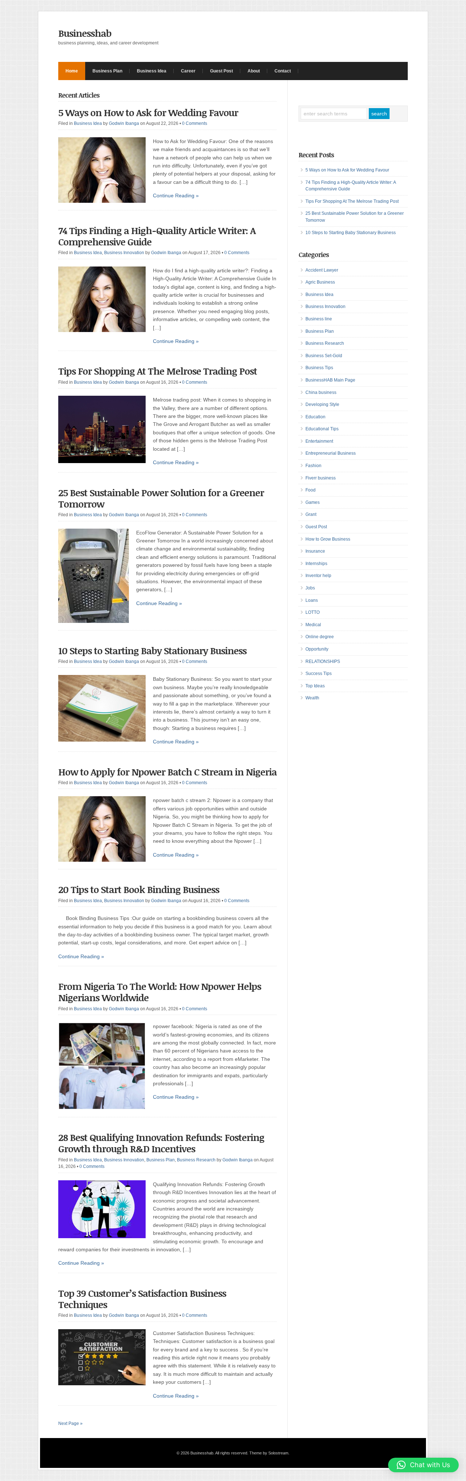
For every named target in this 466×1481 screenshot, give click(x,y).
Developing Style (322, 404)
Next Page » (70, 1423)
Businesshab (84, 33)
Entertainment (319, 441)
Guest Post (221, 71)
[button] (423, 1465)
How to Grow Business (327, 539)
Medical (313, 624)
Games (312, 502)
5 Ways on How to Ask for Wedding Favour (148, 112)
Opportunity (316, 649)
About (254, 71)
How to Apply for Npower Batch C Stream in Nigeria (167, 771)
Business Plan (107, 71)
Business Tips (319, 367)
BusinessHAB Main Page (330, 380)
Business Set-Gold (323, 355)
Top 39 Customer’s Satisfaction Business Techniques (142, 1299)
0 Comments (194, 123)
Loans (311, 600)
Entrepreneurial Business (330, 453)
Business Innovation (124, 252)
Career (188, 71)
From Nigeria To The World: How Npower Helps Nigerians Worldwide (159, 992)
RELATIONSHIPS (322, 661)
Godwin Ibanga (124, 123)
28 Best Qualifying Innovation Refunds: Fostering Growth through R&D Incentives (161, 1143)
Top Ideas (315, 685)
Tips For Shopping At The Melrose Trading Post (157, 371)
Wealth (312, 697)
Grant (310, 514)
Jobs (310, 588)
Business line (318, 318)
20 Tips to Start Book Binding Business (138, 889)
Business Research (196, 1159)
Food (310, 490)
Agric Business (320, 282)
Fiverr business (320, 478)
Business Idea (151, 71)
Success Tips (318, 673)
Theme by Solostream (268, 1453)
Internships (316, 563)
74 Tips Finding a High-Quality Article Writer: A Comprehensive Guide (157, 236)
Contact (283, 71)
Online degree (319, 636)
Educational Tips (322, 428)
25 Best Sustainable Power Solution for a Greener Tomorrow (161, 498)
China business (320, 392)
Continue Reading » (176, 195)
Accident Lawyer (321, 270)
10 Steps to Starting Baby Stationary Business (152, 650)
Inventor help (318, 575)
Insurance (315, 551)
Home (72, 71)
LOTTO (312, 612)
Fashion (313, 465)
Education (315, 416)
